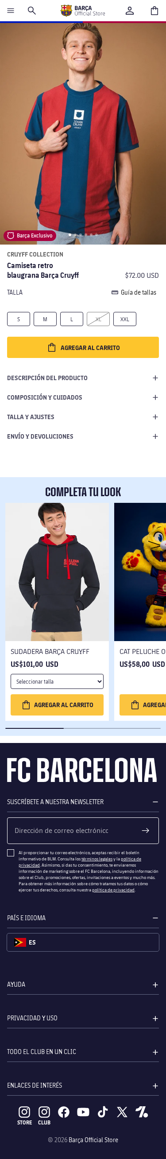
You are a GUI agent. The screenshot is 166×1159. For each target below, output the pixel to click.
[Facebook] (64, 1112)
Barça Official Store (93, 1139)
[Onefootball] (142, 1112)
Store (24, 1122)
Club (44, 1122)
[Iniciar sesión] (129, 10)
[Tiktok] (103, 1112)
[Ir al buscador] (31, 10)
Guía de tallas (138, 292)
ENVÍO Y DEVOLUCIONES (40, 436)
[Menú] (10, 10)
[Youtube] (83, 1112)
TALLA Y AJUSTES (30, 416)
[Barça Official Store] (82, 10)
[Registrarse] (145, 830)
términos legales (96, 858)
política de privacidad (113, 889)
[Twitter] (122, 1112)
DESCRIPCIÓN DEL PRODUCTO (47, 377)
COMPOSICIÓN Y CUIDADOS (44, 397)
